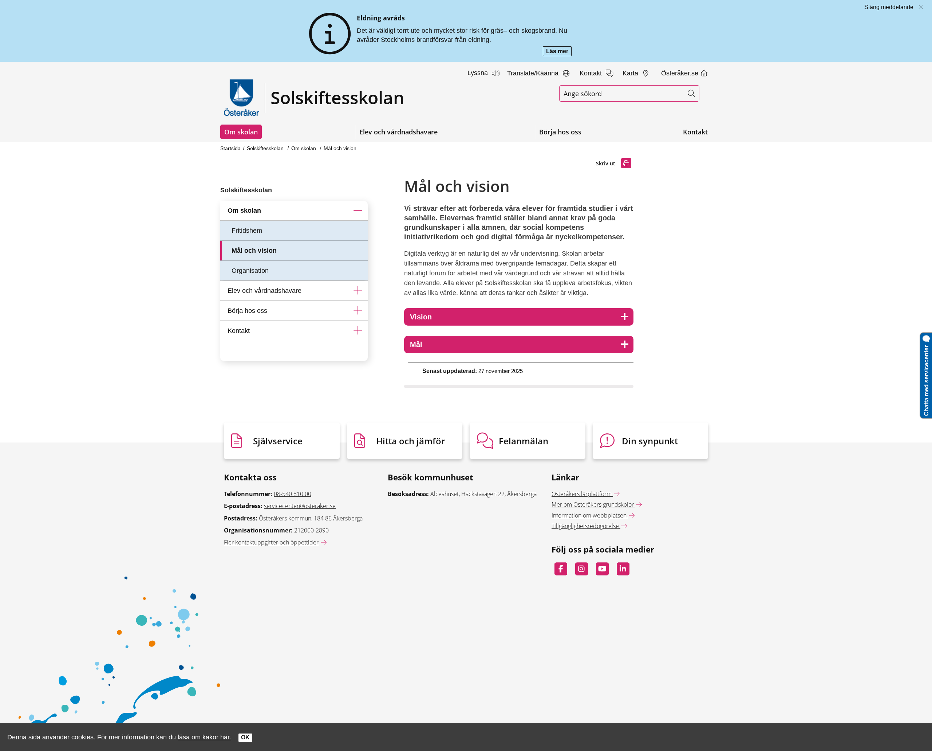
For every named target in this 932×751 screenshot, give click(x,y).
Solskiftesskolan (266, 148)
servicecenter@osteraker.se (300, 506)
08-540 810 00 (292, 494)
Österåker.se (680, 73)
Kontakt (695, 131)
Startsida (230, 148)
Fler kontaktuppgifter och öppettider (271, 542)
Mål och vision (340, 148)
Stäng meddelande (888, 7)
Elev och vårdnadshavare (398, 131)
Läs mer (559, 52)
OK (245, 737)
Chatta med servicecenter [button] (926, 379)
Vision (421, 317)
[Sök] (691, 93)
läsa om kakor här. (204, 737)
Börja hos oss (560, 131)
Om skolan (241, 131)
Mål (416, 345)
